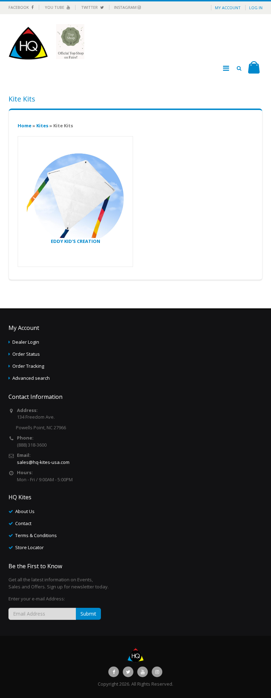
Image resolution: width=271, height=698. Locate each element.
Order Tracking (28, 366)
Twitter (90, 7)
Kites (42, 125)
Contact (23, 523)
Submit (88, 613)
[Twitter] (128, 672)
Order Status (26, 354)
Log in (256, 7)
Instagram (126, 7)
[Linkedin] (142, 672)
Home (24, 125)
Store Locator (29, 547)
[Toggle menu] (226, 68)
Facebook (19, 7)
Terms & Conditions (36, 535)
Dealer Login (25, 342)
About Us (25, 511)
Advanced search (31, 378)
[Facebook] (113, 672)
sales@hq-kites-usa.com (43, 462)
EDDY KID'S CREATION (75, 241)
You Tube (55, 7)
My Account (228, 7)
